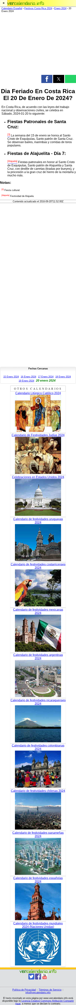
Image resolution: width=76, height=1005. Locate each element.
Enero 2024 (60, 8)
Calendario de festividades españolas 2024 (38, 880)
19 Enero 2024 (26, 380)
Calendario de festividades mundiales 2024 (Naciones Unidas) (38, 925)
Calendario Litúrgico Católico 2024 (38, 393)
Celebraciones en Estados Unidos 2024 (38, 477)
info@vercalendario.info (38, 992)
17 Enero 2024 (45, 376)
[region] (38, 44)
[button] (3, 3)
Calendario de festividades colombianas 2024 (38, 747)
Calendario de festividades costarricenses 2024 (38, 566)
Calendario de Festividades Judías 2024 (38, 435)
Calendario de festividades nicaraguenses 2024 (38, 702)
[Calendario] (25, 3)
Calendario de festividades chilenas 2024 (38, 790)
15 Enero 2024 (11, 376)
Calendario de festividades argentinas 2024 (38, 656)
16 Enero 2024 (28, 376)
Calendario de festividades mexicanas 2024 (38, 611)
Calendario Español (11, 8)
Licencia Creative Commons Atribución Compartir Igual (44, 1002)
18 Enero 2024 (63, 376)
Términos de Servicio (50, 989)
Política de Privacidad (24, 989)
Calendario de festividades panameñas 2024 (38, 834)
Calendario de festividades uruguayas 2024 (38, 520)
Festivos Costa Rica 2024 (38, 8)
